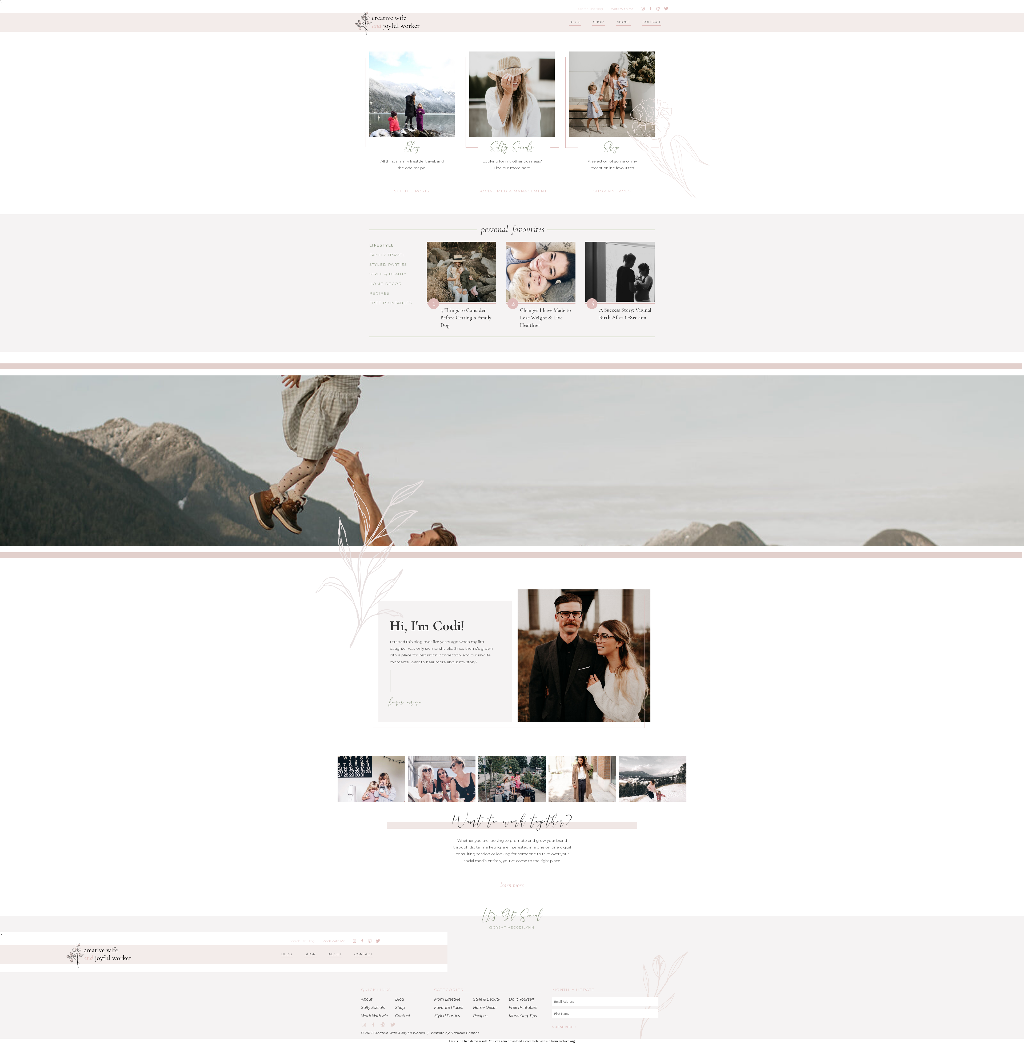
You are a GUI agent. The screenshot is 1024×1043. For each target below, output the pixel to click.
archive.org (567, 1041)
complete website (537, 1041)
